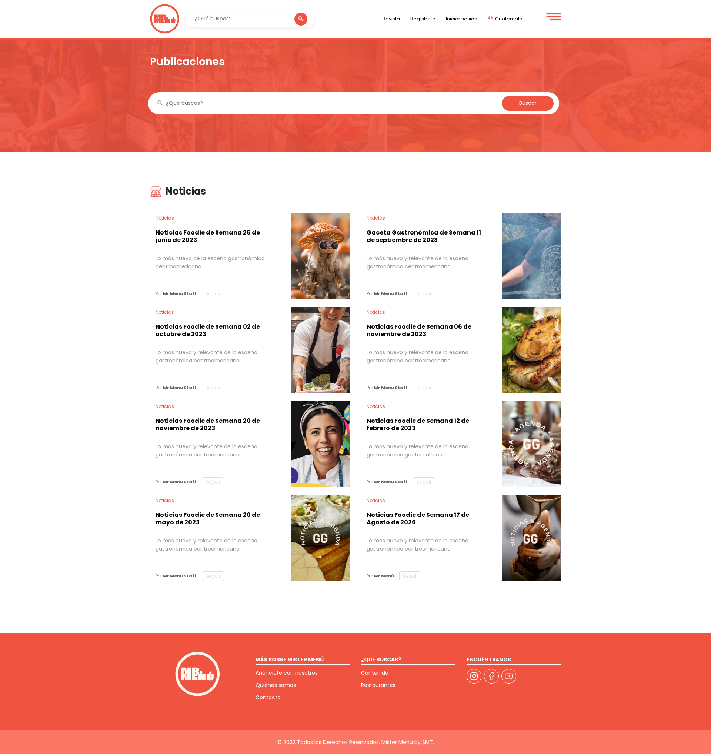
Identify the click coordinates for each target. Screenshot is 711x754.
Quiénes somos (276, 685)
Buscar (528, 103)
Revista (391, 19)
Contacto (268, 697)
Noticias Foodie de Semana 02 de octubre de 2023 (208, 330)
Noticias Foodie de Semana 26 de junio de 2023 (208, 236)
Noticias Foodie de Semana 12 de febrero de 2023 (418, 424)
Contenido (374, 673)
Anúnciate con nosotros (287, 673)
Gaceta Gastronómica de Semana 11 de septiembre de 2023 (424, 236)
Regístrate (422, 19)
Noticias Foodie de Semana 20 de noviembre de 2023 (208, 424)
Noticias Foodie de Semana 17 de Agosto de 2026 (418, 519)
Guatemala (509, 19)
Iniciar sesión (461, 19)
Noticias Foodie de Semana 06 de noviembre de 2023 (419, 330)
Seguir (213, 293)
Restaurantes (378, 685)
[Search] (300, 19)
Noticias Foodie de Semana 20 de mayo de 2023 (208, 519)
